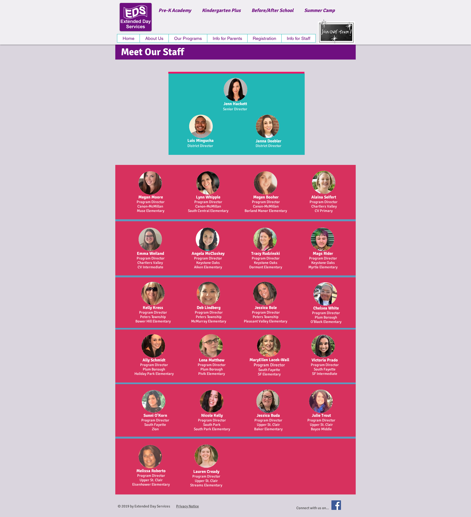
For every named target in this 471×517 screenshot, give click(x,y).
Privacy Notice (187, 506)
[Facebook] (336, 505)
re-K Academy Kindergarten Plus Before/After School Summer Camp (248, 10)
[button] (188, 38)
